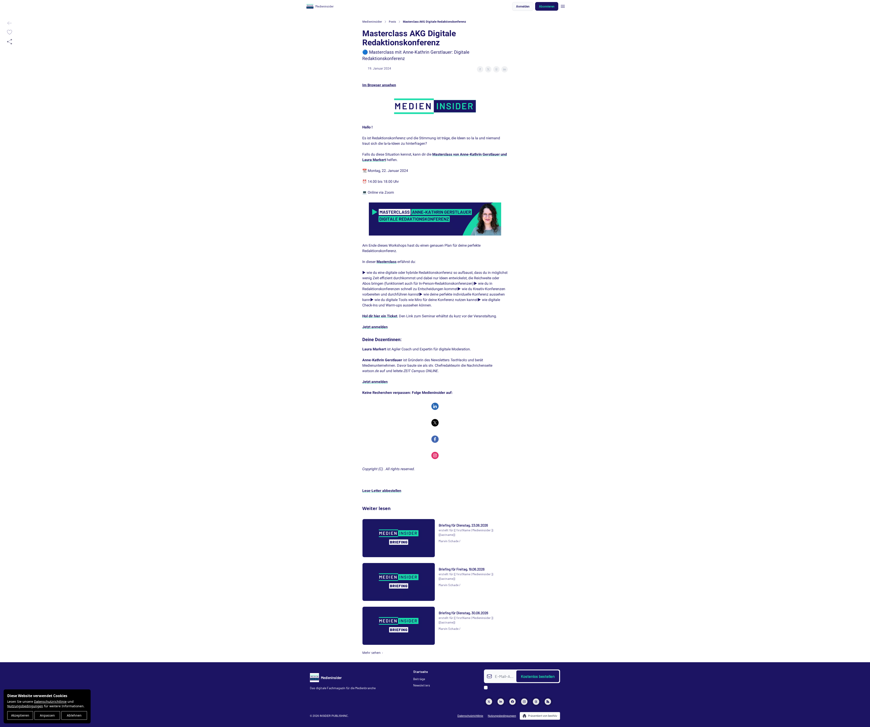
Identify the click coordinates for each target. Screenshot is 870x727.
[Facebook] (512, 702)
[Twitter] (489, 702)
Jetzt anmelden (375, 327)
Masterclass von (446, 154)
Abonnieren (546, 6)
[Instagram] (524, 702)
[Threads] (536, 702)
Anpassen (47, 715)
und (504, 154)
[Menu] (563, 5)
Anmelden (522, 6)
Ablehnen (74, 715)
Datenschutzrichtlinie (50, 701)
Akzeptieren (20, 715)
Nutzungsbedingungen (25, 706)
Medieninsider (372, 22)
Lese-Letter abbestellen (381, 491)
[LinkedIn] (501, 702)
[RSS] (548, 702)
